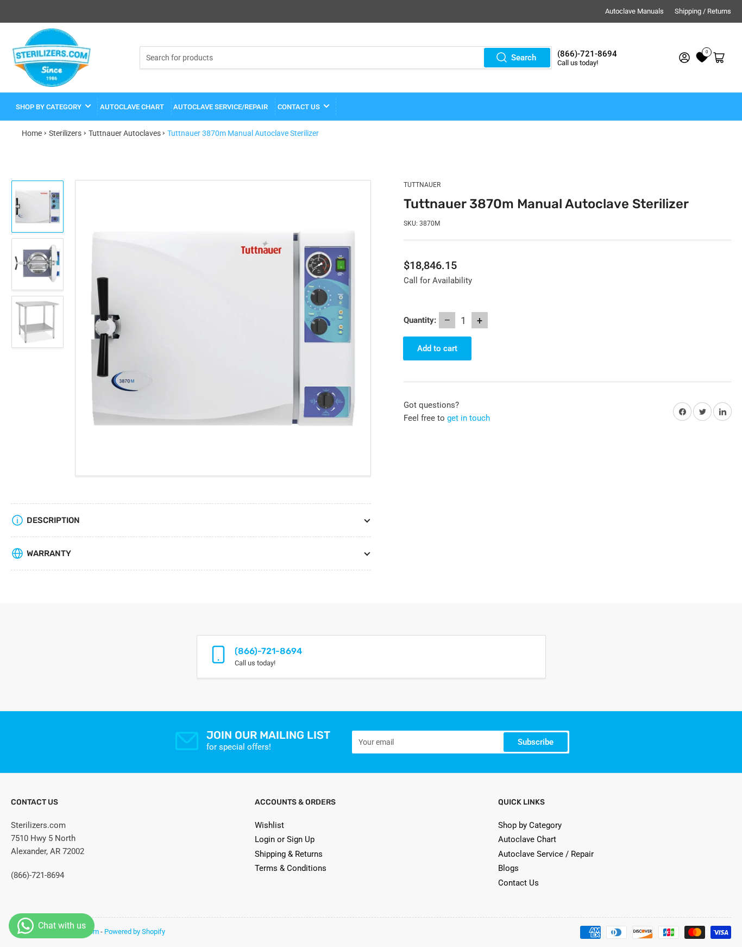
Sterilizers (65, 133)
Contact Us (518, 883)
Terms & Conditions (290, 868)
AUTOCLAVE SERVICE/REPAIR (220, 107)
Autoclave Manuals (634, 11)
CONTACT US (299, 107)
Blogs (508, 868)
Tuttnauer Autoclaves (125, 133)
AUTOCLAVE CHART (132, 107)
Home (32, 133)
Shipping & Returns (289, 854)
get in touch (468, 418)
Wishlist (269, 825)
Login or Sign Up (285, 839)
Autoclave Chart (527, 839)
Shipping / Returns (703, 11)
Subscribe (536, 742)
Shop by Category (48, 107)
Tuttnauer (422, 185)
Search (523, 58)
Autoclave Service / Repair (546, 854)
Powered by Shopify (134, 931)
